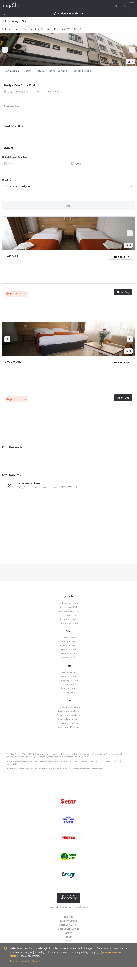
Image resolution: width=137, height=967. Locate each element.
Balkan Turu (68, 672)
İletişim (68, 937)
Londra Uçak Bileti (68, 623)
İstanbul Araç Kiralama (68, 707)
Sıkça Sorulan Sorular (68, 929)
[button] (68, 164)
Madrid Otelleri (68, 653)
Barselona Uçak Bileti (68, 611)
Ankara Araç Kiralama (68, 711)
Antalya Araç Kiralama (69, 719)
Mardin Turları (68, 676)
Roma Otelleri (68, 649)
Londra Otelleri (68, 657)
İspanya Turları (68, 688)
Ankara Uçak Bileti (68, 603)
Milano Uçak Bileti (69, 607)
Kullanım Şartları (68, 921)
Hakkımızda (69, 917)
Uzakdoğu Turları (68, 692)
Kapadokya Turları (68, 680)
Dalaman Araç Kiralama (68, 715)
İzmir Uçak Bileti (68, 619)
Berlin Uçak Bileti (68, 615)
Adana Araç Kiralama (68, 727)
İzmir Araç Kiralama (68, 723)
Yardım (68, 933)
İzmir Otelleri (68, 637)
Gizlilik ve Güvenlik (68, 925)
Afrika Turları (68, 684)
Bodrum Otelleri (68, 641)
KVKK (68, 941)
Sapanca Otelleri (68, 645)
